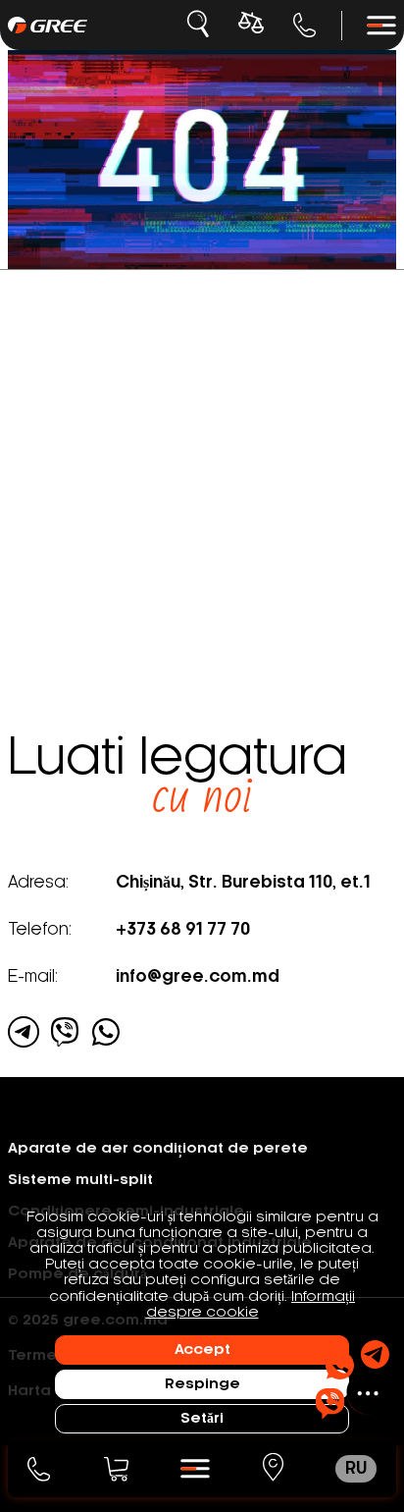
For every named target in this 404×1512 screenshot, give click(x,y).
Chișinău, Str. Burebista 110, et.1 (243, 883)
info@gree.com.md (197, 977)
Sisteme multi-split (80, 1180)
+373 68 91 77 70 (305, 25)
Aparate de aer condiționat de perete (158, 1149)
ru (356, 1469)
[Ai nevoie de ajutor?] (352, 1379)
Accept (202, 1350)
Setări (202, 1419)
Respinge (202, 1384)
